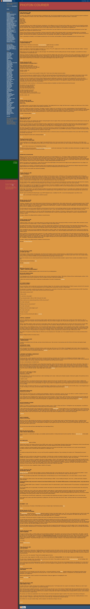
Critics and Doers (10, 21)
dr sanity (8, 88)
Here (21, 146)
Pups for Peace (10, 40)
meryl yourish (9, 105)
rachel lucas (9, 67)
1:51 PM (21, 467)
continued (34, 113)
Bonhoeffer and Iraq (10, 23)
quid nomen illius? (10, 83)
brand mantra (9, 93)
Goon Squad (26, 577)
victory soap (9, 80)
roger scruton (9, 111)
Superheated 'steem (10, 36)
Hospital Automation (10, 18)
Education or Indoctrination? (9, 33)
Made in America (10, 19)
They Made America (10, 47)
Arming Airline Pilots (10, 39)
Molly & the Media (10, 30)
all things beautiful (10, 90)
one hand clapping (10, 69)
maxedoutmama (10, 95)
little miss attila (9, 75)
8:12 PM (21, 437)
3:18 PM (21, 580)
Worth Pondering (26, 542)
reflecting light (9, 86)
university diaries (10, 77)
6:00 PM (21, 500)
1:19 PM (21, 248)
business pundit (10, 81)
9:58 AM (21, 170)
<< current (15, 162)
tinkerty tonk (9, 104)
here (13, 184)
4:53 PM (21, 98)
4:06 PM (21, 217)
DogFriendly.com (79, 433)
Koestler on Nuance (10, 17)
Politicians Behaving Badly (12, 20)
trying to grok (9, 78)
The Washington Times (24, 442)
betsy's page (9, 68)
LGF (7, 59)
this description (26, 262)
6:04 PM (21, 528)
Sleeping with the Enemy (11, 14)
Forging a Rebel (10, 44)
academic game (10, 66)
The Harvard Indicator (28, 241)
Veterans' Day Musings (11, 38)
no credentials (9, 76)
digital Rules (9, 100)
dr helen (8, 97)
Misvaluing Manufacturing (11, 24)
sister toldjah (9, 84)
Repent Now (9, 28)
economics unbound (10, 94)
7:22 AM (21, 39)
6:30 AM (21, 428)
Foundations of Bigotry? (11, 22)
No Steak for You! (10, 26)
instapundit (9, 60)
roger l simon (9, 61)
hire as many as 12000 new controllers (43, 148)
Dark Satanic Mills (10, 34)
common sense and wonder (12, 62)
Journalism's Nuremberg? (11, 25)
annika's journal (10, 74)
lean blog (8, 114)
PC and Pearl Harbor (10, 37)
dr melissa (9, 96)
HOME (8, 9)
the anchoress (9, 85)
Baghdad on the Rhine (11, 41)
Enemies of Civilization (11, 29)
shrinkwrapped (9, 89)
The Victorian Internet (74, 559)
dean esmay (9, 91)
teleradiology (38, 513)
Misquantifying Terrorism (11, 31)
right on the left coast (11, 98)
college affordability (10, 102)
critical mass (9, 55)
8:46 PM (21, 151)
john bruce (9, 56)
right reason (9, 82)
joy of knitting (9, 71)
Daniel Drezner (24, 513)
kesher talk (9, 106)
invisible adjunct (10, 64)
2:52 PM (21, 115)
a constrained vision (10, 79)
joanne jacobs (9, 57)
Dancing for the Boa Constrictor (10, 16)
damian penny (9, 73)
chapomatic (9, 99)
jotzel (8, 92)
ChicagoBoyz (14, 6)
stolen (61, 571)
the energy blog (10, 103)
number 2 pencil (10, 58)
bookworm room (10, 112)
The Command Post (42, 44)
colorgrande (9, 52)
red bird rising (9, 65)
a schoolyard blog (10, 70)
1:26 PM (21, 508)
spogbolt (8, 101)
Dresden (8, 13)
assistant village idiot (11, 107)
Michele (21, 194)
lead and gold (9, 72)
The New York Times (24, 472)
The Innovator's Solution (11, 46)
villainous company (10, 113)
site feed (8, 116)
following (21, 476)
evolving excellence (10, 108)
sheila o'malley (9, 63)
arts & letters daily (10, 53)
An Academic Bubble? (11, 27)
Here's (21, 175)
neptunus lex (9, 109)
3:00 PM (21, 566)
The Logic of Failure (10, 45)
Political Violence (10, 35)
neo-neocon (9, 87)
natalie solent (9, 54)
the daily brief (9, 110)
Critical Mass (55, 408)
